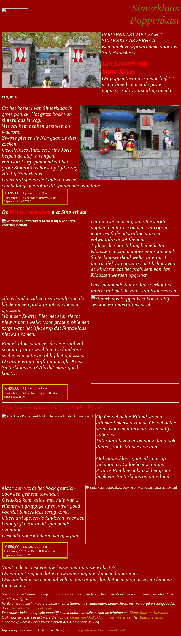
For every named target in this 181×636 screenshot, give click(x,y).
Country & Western (112, 617)
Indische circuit (152, 617)
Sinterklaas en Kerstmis (149, 612)
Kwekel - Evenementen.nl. (31, 608)
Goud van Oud (82, 617)
